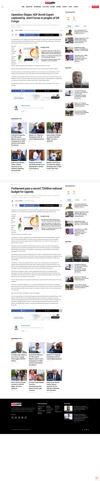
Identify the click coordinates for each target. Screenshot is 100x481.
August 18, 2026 (33, 170)
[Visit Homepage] (50, 2)
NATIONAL (52, 7)
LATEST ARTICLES (40, 413)
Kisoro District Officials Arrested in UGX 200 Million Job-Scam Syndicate (81, 112)
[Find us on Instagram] (19, 417)
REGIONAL (58, 7)
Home (23, 7)
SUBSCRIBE (95, 6)
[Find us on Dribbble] (25, 417)
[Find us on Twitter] (8, 7)
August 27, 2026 (70, 86)
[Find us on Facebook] (6, 7)
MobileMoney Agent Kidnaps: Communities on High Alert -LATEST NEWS (81, 49)
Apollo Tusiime (19, 30)
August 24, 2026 (33, 141)
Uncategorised (58, 411)
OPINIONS (48, 412)
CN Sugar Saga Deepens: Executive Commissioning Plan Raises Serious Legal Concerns (36, 386)
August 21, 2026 (33, 392)
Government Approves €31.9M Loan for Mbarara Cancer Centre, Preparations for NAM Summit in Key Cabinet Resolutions (51, 52)
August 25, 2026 (15, 147)
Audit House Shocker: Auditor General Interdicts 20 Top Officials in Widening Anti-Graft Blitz (18, 166)
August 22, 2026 (50, 143)
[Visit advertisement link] (28, 54)
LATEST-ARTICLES (48, 407)
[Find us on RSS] (13, 7)
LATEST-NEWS (46, 7)
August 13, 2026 (50, 170)
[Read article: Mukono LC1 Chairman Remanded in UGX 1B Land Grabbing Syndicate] (37, 127)
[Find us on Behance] (22, 417)
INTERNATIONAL (37, 7)
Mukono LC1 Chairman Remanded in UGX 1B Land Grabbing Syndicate (36, 137)
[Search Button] (89, 7)
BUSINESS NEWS (33, 379)
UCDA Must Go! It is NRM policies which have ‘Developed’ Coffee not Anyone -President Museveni (80, 58)
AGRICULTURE (29, 7)
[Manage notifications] (97, 478)
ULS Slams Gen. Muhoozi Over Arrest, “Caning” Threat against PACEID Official (80, 408)
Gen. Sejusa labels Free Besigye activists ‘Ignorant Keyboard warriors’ (81, 31)
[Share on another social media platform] (60, 35)
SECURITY (64, 7)
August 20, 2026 (15, 172)
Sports (70, 7)
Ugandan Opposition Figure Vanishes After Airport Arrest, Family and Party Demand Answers (81, 40)
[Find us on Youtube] (10, 7)
